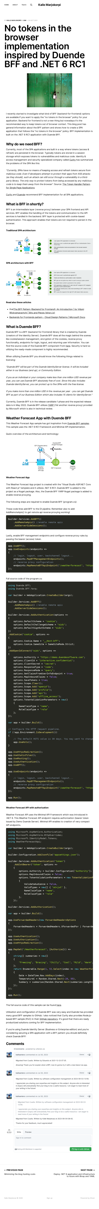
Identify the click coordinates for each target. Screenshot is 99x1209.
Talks (24, 5)
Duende (21, 194)
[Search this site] (31, 5)
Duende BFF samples (78, 423)
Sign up (49, 1198)
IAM (24, 20)
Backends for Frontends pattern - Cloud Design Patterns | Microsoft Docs (47, 317)
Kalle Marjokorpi (49, 4)
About (15, 5)
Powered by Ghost (88, 1198)
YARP (51, 405)
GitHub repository (49, 1019)
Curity (72, 160)
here (68, 346)
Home (6, 5)
